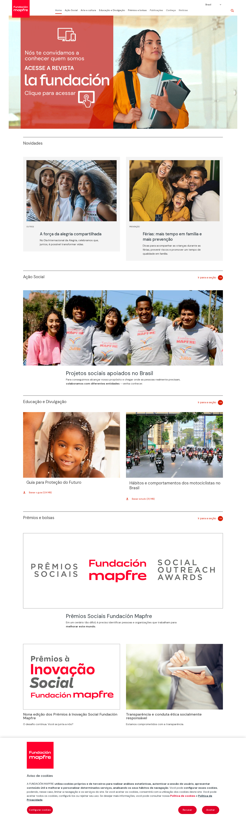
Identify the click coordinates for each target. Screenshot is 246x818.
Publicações (156, 10)
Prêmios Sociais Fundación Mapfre (109, 616)
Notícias (183, 10)
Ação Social (71, 10)
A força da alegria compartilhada (70, 234)
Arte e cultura (88, 10)
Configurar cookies (40, 809)
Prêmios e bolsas (137, 10)
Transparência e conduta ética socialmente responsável (164, 716)
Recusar (187, 809)
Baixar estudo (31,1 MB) (143, 498)
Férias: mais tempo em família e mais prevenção (172, 236)
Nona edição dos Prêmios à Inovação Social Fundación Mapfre (70, 716)
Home (58, 10)
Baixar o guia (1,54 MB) (40, 492)
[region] (123, 778)
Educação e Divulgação (112, 10)
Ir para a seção (207, 277)
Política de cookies (182, 796)
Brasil (208, 4)
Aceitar (210, 809)
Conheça (171, 10)
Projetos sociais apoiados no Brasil (109, 373)
